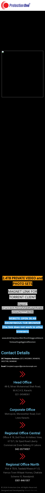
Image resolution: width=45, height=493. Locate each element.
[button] (41, 5)
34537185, (5, 361)
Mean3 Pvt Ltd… (31, 490)
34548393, (36, 358)
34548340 (13, 361)
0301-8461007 (22, 480)
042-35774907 (22, 449)
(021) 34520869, (26, 358)
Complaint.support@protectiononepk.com (21, 366)
